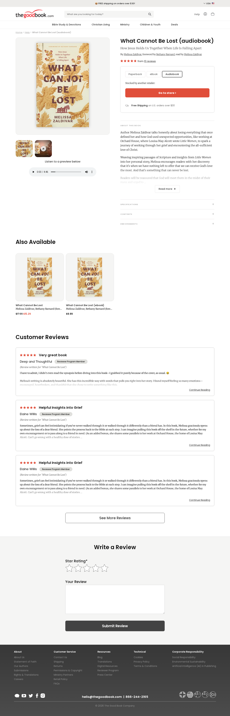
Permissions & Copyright (68, 670)
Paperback (135, 74)
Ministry (124, 24)
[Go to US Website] (190, 693)
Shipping (59, 661)
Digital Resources (107, 666)
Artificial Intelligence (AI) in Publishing (194, 666)
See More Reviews (115, 518)
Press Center (104, 674)
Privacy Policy (142, 661)
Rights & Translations (26, 674)
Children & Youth (150, 24)
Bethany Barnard (165, 54)
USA (208, 3)
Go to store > (167, 93)
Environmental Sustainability (188, 661)
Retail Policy (61, 679)
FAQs (57, 683)
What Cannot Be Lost (29, 305)
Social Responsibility (183, 657)
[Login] (205, 14)
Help (197, 14)
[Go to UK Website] (182, 693)
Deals (174, 24)
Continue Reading (199, 390)
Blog (99, 657)
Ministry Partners (63, 674)
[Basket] (212, 14)
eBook (154, 74)
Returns (58, 666)
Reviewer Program (108, 670)
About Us (19, 657)
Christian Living (101, 24)
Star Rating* (76, 561)
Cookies (138, 657)
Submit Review (115, 625)
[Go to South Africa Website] (213, 693)
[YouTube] (24, 695)
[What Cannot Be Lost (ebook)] (90, 277)
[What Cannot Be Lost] (40, 277)
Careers (18, 679)
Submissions (21, 670)
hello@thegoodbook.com (102, 697)
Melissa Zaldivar (132, 54)
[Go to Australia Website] (198, 693)
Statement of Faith (25, 661)
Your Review (76, 581)
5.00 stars (28, 355)
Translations (104, 661)
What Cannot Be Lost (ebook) (85, 305)
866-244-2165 (137, 697)
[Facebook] (37, 695)
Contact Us (60, 657)
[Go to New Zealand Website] (205, 693)
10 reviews (150, 61)
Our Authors (21, 666)
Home (19, 32)
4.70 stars (128, 61)
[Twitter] (30, 695)
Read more (165, 189)
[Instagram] (42, 695)
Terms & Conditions (145, 666)
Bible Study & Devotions (66, 24)
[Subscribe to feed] (17, 695)
